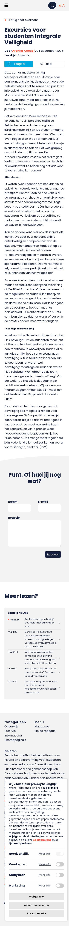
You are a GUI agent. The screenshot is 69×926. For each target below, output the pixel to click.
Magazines (41, 726)
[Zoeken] (52, 5)
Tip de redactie (45, 731)
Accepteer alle (36, 913)
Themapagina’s (15, 740)
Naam (12, 502)
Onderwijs (11, 726)
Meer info (45, 853)
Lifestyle (10, 731)
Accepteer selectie (36, 905)
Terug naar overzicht (23, 20)
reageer (19, 64)
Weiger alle (36, 896)
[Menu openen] (6, 5)
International (13, 735)
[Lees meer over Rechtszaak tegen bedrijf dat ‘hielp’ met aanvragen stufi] (34, 623)
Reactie (14, 518)
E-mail (43, 502)
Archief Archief (23, 51)
